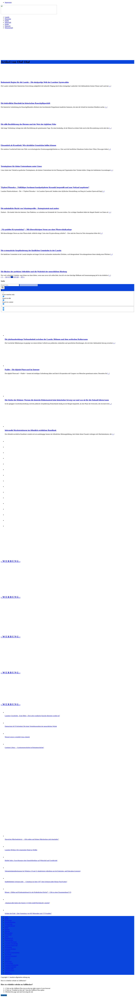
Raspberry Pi (9, 938)
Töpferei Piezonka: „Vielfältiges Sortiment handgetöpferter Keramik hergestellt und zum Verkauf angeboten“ (45, 187)
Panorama (8, 19)
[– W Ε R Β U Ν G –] (18, 557)
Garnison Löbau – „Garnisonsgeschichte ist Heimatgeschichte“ (24, 747)
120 (17, 277)
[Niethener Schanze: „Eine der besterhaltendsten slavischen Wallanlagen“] (8, 458)
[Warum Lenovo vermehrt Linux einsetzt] (8, 733)
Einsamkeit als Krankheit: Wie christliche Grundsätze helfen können (28, 145)
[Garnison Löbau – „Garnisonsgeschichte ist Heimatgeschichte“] (8, 744)
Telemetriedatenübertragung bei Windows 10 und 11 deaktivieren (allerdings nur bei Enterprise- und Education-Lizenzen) (42, 871)
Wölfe (7, 918)
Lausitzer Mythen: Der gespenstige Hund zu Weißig (21, 850)
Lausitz (7, 17)
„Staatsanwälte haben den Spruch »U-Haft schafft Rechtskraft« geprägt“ (27, 903)
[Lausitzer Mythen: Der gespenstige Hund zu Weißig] (8, 846)
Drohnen (7, 951)
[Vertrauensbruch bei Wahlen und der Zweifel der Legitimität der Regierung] (8, 441)
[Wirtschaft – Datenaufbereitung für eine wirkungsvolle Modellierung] (8, 481)
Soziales (7, 959)
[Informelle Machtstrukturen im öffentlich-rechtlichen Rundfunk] (19, 426)
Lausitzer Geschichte (11, 943)
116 (6, 277)
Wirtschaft (8, 22)
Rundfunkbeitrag (10, 922)
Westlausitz (8, 961)
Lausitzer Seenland (11, 956)
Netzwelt (7, 26)
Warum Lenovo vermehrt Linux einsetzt (17, 737)
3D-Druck (8, 954)
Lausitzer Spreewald (11, 945)
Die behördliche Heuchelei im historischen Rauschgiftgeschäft (25, 103)
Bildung (7, 931)
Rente (6, 927)
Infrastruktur (8, 933)
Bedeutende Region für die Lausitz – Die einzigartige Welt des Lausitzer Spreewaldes (35, 82)
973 (22, 277)
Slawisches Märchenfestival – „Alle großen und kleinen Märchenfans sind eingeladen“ (32, 839)
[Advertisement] (67, 44)
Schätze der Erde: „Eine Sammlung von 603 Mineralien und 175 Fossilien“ (28, 913)
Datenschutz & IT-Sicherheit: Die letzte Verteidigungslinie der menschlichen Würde (31, 726)
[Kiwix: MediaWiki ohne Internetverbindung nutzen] (8, 447)
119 (14, 277)
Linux (6, 936)
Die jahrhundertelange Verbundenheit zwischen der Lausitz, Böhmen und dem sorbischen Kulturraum (46, 339)
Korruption (8, 920)
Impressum (8, 2)
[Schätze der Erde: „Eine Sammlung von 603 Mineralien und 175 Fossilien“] (8, 910)
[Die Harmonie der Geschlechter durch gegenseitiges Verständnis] (8, 469)
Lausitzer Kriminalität (11, 965)
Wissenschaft (9, 28)
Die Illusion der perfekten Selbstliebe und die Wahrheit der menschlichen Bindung (34, 272)
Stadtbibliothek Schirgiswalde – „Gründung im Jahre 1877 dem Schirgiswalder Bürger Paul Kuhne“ (36, 882)
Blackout (7, 958)
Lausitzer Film (9, 968)
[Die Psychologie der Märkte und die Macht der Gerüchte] (8, 498)
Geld (6, 917)
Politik (7, 20)
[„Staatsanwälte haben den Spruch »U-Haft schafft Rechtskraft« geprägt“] (8, 899)
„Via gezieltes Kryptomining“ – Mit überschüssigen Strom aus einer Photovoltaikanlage (36, 229)
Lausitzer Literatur (10, 967)
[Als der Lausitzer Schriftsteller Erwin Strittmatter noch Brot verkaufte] (8, 520)
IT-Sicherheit (9, 963)
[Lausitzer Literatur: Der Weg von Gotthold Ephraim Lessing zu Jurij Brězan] (8, 515)
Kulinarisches (9, 940)
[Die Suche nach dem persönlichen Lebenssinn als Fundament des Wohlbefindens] (8, 475)
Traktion (7, 972)
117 (9, 277)
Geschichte (8, 935)
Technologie (8, 924)
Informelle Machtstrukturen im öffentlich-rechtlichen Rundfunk (30, 430)
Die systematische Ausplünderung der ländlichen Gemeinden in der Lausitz (31, 250)
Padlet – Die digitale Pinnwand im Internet (22, 370)
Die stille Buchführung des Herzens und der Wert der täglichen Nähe (28, 124)
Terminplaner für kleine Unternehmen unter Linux (21, 166)
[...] (110, 86)
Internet (7, 929)
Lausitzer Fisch (9, 970)
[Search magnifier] (3, 287)
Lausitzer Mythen (10, 949)
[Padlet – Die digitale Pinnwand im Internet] (19, 366)
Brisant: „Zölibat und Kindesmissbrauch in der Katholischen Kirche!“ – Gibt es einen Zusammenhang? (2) (38, 892)
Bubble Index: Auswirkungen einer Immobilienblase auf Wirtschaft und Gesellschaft (31, 860)
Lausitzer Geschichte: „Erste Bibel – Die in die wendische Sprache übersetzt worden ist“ (32, 716)
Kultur (7, 24)
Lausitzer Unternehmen (12, 952)
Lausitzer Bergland (11, 942)
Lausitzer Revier (10, 926)
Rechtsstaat (8, 947)
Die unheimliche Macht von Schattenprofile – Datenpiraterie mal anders (30, 208)
